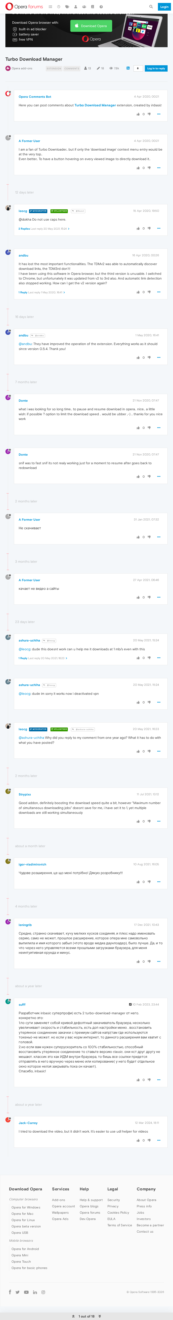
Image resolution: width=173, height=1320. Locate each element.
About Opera (146, 1200)
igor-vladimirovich (32, 864)
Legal (112, 1189)
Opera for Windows (25, 1207)
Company (146, 1189)
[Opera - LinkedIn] (35, 1292)
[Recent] (59, 7)
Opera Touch (21, 1261)
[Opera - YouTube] (26, 1292)
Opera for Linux (23, 1220)
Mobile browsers (21, 1241)
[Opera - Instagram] (43, 1292)
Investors (144, 1219)
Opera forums (90, 1212)
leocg (23, 211)
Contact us (145, 1231)
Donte (23, 400)
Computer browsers (23, 1199)
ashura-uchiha (29, 640)
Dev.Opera (88, 1219)
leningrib (25, 925)
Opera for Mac (22, 1213)
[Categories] (50, 7)
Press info (144, 1206)
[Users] (76, 7)
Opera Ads (60, 1219)
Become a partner (150, 1225)
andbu (23, 255)
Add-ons (58, 1200)
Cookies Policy (118, 1212)
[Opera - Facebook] (10, 1292)
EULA (111, 1219)
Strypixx (25, 794)
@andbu (39, 336)
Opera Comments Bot (35, 96)
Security (113, 1200)
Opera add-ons (22, 68)
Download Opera (94, 26)
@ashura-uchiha (84, 729)
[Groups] (84, 7)
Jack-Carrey (28, 1123)
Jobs (140, 1212)
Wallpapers (60, 1212)
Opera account (63, 1206)
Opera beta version (26, 1226)
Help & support (91, 1200)
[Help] (101, 7)
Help (84, 1189)
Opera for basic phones (29, 1268)
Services (60, 1189)
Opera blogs (89, 1206)
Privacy (112, 1206)
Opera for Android (25, 1249)
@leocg (50, 641)
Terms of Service (119, 1225)
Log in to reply (156, 68)
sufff (22, 1004)
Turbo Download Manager (95, 105)
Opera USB (19, 1232)
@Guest (79, 211)
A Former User (29, 141)
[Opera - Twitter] (17, 1292)
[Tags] (67, 7)
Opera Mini (19, 1255)
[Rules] (93, 7)
